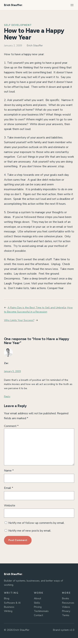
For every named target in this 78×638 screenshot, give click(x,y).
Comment (11, 426)
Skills (37, 603)
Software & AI (12, 603)
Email (8, 488)
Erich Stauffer (13, 5)
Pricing (38, 607)
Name (9, 471)
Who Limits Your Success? (19, 320)
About (37, 598)
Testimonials (41, 611)
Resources (68, 603)
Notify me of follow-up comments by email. (36, 523)
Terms (65, 615)
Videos (66, 607)
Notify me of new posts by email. (29, 531)
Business (9, 607)
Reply (7, 396)
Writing (8, 611)
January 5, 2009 (12, 371)
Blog (6, 598)
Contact (38, 615)
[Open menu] (72, 5)
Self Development (18, 25)
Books (65, 598)
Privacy (66, 611)
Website (9, 506)
